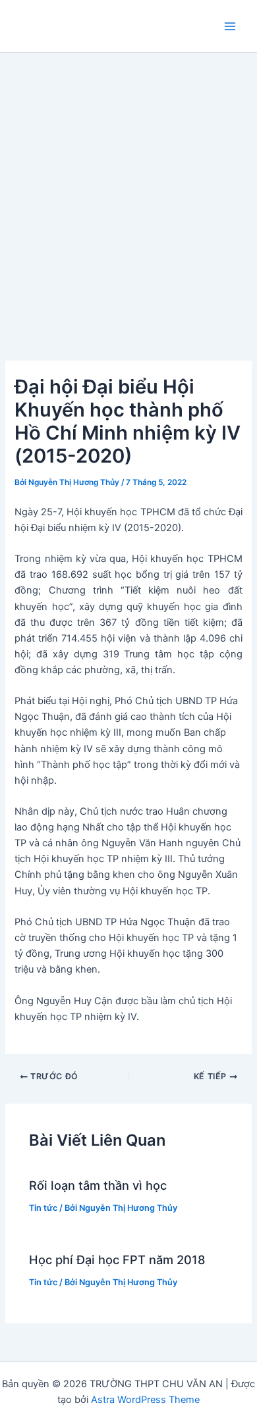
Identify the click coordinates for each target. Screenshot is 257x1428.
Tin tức (43, 1208)
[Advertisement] (128, 187)
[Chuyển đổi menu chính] (230, 26)
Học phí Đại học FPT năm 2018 (117, 1259)
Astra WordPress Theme (145, 1400)
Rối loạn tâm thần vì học (98, 1185)
